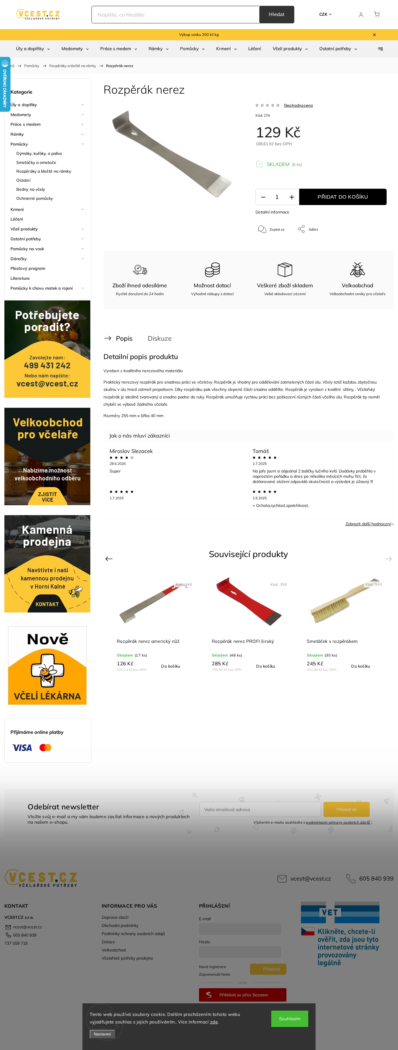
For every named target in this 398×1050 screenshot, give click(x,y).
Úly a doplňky (23, 104)
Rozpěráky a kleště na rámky (43, 171)
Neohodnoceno (298, 105)
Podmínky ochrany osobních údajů (133, 933)
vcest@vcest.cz (310, 878)
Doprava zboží (115, 917)
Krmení (17, 209)
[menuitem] (33, 48)
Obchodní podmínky (120, 925)
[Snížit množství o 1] (263, 197)
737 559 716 (16, 943)
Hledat (277, 14)
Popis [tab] (124, 338)
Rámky (17, 134)
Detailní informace (272, 212)
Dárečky (18, 258)
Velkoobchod (114, 950)
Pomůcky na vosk (27, 248)
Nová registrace (212, 966)
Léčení (16, 219)
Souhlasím (289, 1018)
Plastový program (27, 268)
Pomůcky (19, 144)
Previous (109, 558)
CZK (323, 14)
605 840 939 (376, 878)
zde (214, 1022)
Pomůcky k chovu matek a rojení (41, 288)
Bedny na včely (30, 189)
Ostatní (23, 180)
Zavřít (374, 248)
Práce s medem (25, 124)
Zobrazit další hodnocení (368, 523)
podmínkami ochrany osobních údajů (338, 822)
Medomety (20, 114)
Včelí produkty (24, 229)
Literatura (20, 278)
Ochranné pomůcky (34, 198)
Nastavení (102, 1034)
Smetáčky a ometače (36, 162)
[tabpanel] (153, 623)
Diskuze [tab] (160, 338)
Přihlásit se (347, 809)
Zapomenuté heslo (214, 974)
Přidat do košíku (343, 197)
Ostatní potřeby (25, 239)
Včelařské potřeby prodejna (127, 958)
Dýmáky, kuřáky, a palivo (39, 153)
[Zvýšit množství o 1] (291, 197)
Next (389, 558)
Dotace (108, 941)
